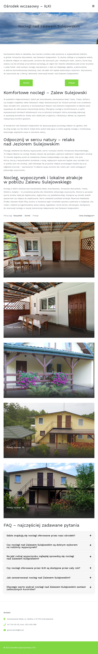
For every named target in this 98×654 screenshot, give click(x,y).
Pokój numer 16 (15, 507)
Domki (26, 83)
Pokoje (71, 83)
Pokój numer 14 (15, 387)
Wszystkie (17, 216)
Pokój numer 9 (15, 266)
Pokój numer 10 (15, 327)
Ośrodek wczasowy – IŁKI (27, 6)
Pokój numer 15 (15, 447)
